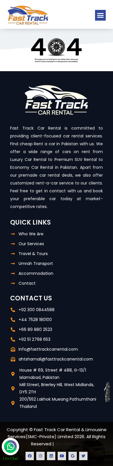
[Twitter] (83, 456)
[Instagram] (40, 456)
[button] (100, 15)
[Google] (72, 456)
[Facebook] (29, 456)
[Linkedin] (51, 456)
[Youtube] (62, 456)
